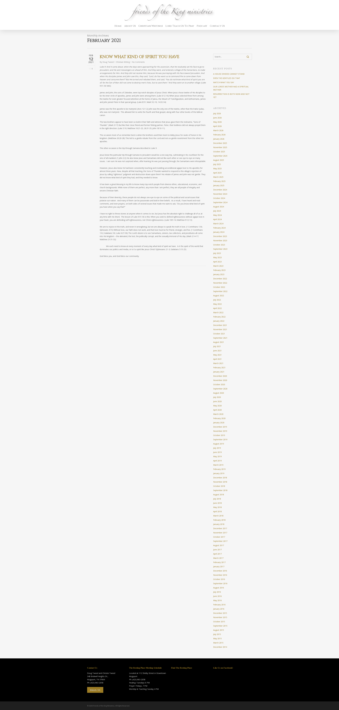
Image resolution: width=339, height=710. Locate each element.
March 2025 (218, 177)
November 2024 (220, 194)
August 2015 (218, 630)
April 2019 (217, 460)
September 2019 (220, 439)
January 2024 (218, 232)
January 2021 (218, 371)
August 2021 (218, 342)
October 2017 (219, 537)
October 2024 (219, 198)
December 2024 (220, 189)
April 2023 (217, 261)
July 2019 (217, 448)
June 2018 (217, 503)
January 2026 (218, 139)
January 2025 (218, 185)
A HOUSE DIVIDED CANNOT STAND (229, 74)
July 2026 (217, 113)
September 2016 (220, 583)
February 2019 (219, 469)
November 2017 (220, 532)
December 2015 (220, 613)
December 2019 (220, 427)
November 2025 (220, 147)
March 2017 (218, 558)
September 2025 (220, 156)
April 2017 (217, 554)
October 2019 (219, 435)
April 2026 (217, 126)
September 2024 (220, 202)
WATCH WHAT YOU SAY (223, 82)
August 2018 (218, 494)
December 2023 (220, 236)
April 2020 (217, 410)
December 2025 (220, 143)
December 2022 (220, 278)
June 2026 (217, 117)
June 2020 (217, 401)
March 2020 (218, 414)
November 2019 (220, 431)
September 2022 (220, 291)
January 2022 (218, 321)
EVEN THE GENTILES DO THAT (226, 78)
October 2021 (219, 333)
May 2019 (217, 456)
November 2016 (220, 575)
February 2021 (219, 367)
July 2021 (217, 346)
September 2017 (220, 541)
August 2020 (218, 393)
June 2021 (217, 350)
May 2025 (217, 168)
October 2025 (219, 151)
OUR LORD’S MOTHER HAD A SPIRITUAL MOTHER (231, 88)
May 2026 (217, 122)
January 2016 (218, 609)
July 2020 (217, 397)
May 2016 (217, 600)
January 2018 (218, 524)
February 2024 (219, 228)
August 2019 (218, 443)
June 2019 (217, 452)
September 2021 (220, 338)
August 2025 (218, 160)
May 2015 (217, 638)
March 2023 (218, 266)
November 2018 (220, 482)
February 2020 (219, 418)
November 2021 (220, 329)
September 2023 (220, 249)
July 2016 (217, 592)
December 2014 (220, 647)
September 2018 (220, 490)
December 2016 (220, 570)
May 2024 (217, 215)
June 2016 (217, 596)
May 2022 (217, 304)
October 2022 (219, 287)
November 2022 (220, 283)
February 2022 (219, 316)
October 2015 (219, 621)
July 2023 (217, 253)
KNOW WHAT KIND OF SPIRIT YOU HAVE (139, 57)
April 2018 (217, 511)
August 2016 (218, 587)
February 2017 (219, 562)
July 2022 (217, 300)
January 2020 (218, 422)
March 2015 (218, 642)
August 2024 (218, 206)
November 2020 (220, 380)
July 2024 (217, 211)
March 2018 (218, 515)
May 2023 (217, 257)
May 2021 (217, 355)
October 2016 (219, 579)
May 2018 (217, 507)
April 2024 (217, 219)
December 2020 (220, 376)
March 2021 (218, 363)
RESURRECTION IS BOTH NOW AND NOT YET (231, 95)
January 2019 (218, 473)
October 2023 (219, 244)
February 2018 (219, 520)
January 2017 (218, 566)
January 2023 (218, 274)
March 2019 (218, 465)
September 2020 (220, 388)
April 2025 (217, 172)
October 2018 (219, 486)
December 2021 (220, 325)
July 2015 (217, 634)
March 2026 (218, 130)
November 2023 (220, 240)
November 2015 (220, 617)
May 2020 (217, 405)
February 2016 (219, 604)
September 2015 (220, 626)
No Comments (138, 62)
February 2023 (219, 270)
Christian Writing (123, 62)
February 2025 (219, 181)
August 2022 (218, 295)
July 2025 (217, 164)
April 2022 (217, 308)
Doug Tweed (108, 62)
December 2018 (220, 477)
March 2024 (218, 223)
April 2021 (217, 359)
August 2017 (218, 545)
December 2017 (220, 528)
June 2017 (217, 549)
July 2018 (217, 499)
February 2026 (219, 134)
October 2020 (219, 384)
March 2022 (218, 312)
